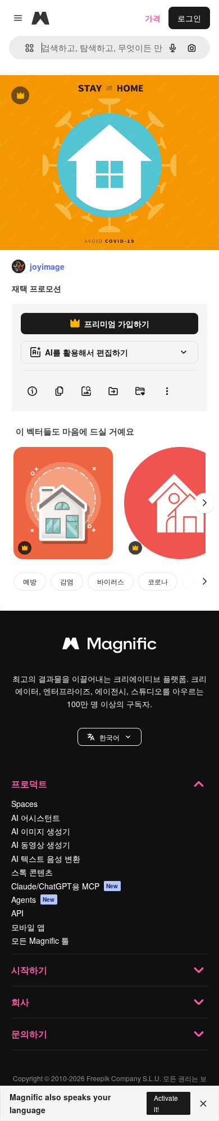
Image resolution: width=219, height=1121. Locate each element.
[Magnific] (109, 646)
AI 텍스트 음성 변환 (45, 858)
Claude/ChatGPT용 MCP (64, 886)
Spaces (24, 803)
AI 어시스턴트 (35, 817)
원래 (64, 96)
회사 (20, 1001)
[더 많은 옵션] (167, 391)
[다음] (204, 503)
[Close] (203, 1103)
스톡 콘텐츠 (32, 872)
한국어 (109, 737)
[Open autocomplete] (25, 48)
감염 (67, 581)
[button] (109, 737)
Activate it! (166, 1103)
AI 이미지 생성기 (40, 831)
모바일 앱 (28, 927)
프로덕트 (29, 783)
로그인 (189, 18)
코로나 (158, 581)
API (17, 913)
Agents (33, 899)
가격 (153, 18)
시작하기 (29, 969)
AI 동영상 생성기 (40, 844)
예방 (29, 581)
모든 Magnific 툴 (40, 940)
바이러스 (110, 581)
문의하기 (29, 1033)
